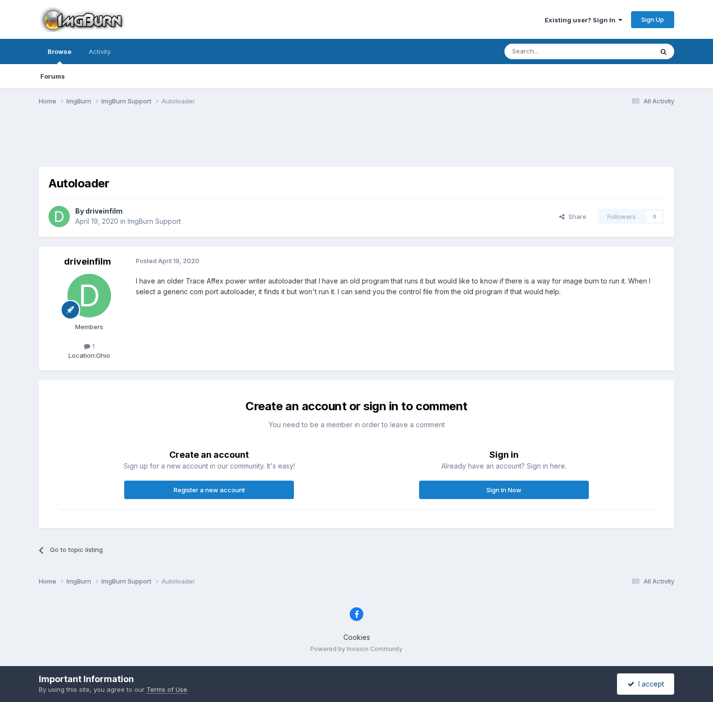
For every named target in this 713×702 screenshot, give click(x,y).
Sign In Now (503, 490)
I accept (649, 684)
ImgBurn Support (154, 221)
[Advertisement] (356, 142)
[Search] (663, 51)
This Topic (624, 51)
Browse (59, 51)
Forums (52, 76)
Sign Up (652, 19)
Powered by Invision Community (356, 648)
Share (575, 216)
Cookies (356, 637)
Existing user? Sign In (581, 20)
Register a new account (209, 490)
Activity (100, 51)
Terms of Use (166, 689)
